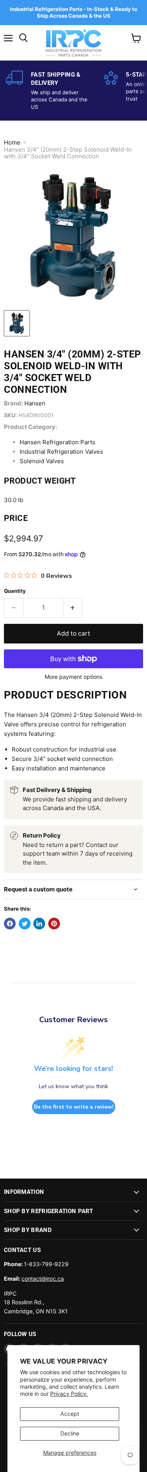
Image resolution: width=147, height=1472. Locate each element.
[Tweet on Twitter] (25, 923)
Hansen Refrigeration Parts (57, 442)
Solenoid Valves (42, 461)
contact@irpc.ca (43, 1278)
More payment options (73, 677)
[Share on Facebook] (10, 923)
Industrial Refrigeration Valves (61, 451)
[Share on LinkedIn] (39, 923)
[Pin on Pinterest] (54, 923)
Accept (69, 1413)
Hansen (34, 403)
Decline (69, 1433)
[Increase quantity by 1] (73, 608)
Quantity (15, 591)
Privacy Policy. (69, 1393)
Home (12, 142)
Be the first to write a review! (74, 1107)
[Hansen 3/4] (16, 323)
